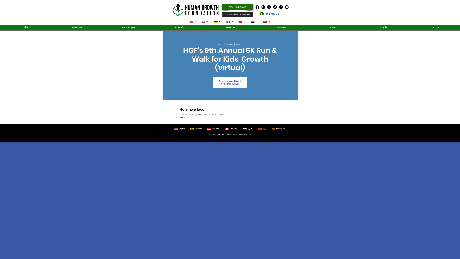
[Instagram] (269, 7)
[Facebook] (257, 7)
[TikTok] (281, 7)
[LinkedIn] (263, 7)
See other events (230, 83)
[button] (281, 27)
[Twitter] (275, 7)
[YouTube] (287, 7)
